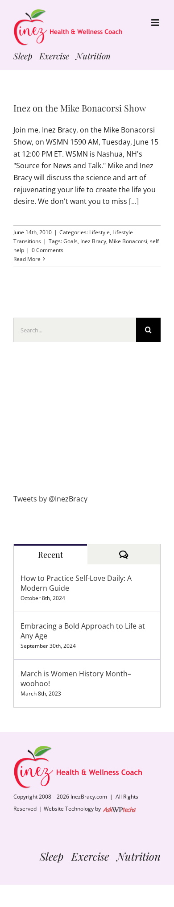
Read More (27, 259)
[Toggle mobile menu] (156, 22)
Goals (70, 241)
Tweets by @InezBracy (50, 499)
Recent (50, 554)
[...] (134, 201)
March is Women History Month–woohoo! (76, 678)
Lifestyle (99, 232)
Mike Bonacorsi (128, 241)
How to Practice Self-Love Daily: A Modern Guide (76, 583)
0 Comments (47, 250)
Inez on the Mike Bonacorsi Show (79, 108)
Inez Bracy (93, 241)
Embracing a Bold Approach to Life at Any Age (83, 631)
